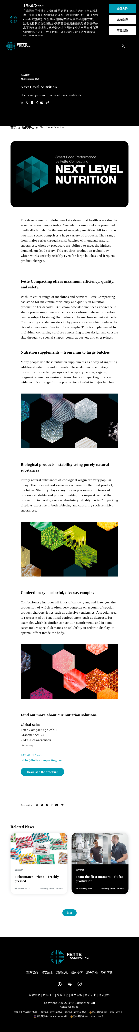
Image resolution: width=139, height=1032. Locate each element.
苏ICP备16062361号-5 (75, 1012)
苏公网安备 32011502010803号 (52, 1016)
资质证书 (90, 995)
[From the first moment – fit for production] (100, 848)
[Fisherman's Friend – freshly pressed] (39, 848)
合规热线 (104, 995)
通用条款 (76, 995)
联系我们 (32, 972)
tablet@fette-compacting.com (42, 760)
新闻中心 (28, 127)
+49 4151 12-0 (31, 755)
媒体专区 (77, 972)
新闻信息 (62, 972)
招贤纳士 (47, 972)
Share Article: (27, 805)
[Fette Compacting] (18, 45)
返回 (69, 912)
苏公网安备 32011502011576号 (88, 1016)
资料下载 (107, 972)
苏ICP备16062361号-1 (51, 1012)
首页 (14, 127)
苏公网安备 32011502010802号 (107, 1012)
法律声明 (35, 995)
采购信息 (62, 995)
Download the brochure (42, 772)
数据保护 (48, 995)
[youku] (59, 983)
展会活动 (92, 972)
